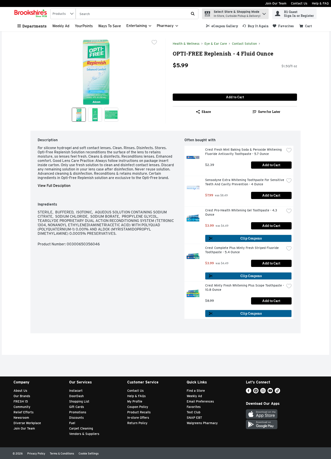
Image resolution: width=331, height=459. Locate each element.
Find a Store (196, 390)
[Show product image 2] (95, 115)
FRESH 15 (21, 401)
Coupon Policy (137, 407)
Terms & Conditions (62, 453)
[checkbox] (154, 42)
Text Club (193, 412)
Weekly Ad (60, 26)
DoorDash (76, 396)
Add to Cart (235, 97)
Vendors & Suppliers (84, 434)
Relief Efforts (24, 412)
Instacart (76, 390)
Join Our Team (275, 3)
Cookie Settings (89, 453)
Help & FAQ (320, 3)
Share (206, 112)
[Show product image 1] (79, 115)
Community (22, 407)
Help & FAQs (136, 396)
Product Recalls (139, 412)
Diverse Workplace (27, 423)
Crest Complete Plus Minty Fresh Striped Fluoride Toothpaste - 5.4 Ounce (242, 250)
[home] (31, 13)
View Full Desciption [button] (54, 186)
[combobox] (63, 13)
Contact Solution (244, 43)
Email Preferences (200, 401)
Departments (34, 26)
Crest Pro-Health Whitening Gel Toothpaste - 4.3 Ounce (241, 212)
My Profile (134, 401)
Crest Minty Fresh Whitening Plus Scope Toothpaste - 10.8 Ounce (244, 287)
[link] (222, 26)
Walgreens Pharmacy (202, 423)
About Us (20, 390)
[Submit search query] (192, 13)
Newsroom (21, 417)
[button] (264, 12)
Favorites (194, 407)
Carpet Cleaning (81, 428)
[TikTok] (277, 392)
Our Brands (22, 396)
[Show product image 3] (111, 115)
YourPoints (84, 26)
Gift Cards (76, 407)
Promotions (77, 412)
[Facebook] (248, 392)
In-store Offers (138, 417)
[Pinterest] (255, 392)
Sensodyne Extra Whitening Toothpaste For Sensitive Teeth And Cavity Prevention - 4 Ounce (244, 182)
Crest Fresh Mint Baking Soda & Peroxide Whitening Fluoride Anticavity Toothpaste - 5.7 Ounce (244, 152)
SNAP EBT (194, 417)
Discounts (76, 417)
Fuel (72, 423)
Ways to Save (109, 26)
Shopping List (79, 401)
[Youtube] (270, 392)
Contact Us (299, 3)
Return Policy (137, 423)
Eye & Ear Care (215, 43)
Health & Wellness (186, 43)
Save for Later (269, 112)
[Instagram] (263, 392)
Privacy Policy (36, 453)
